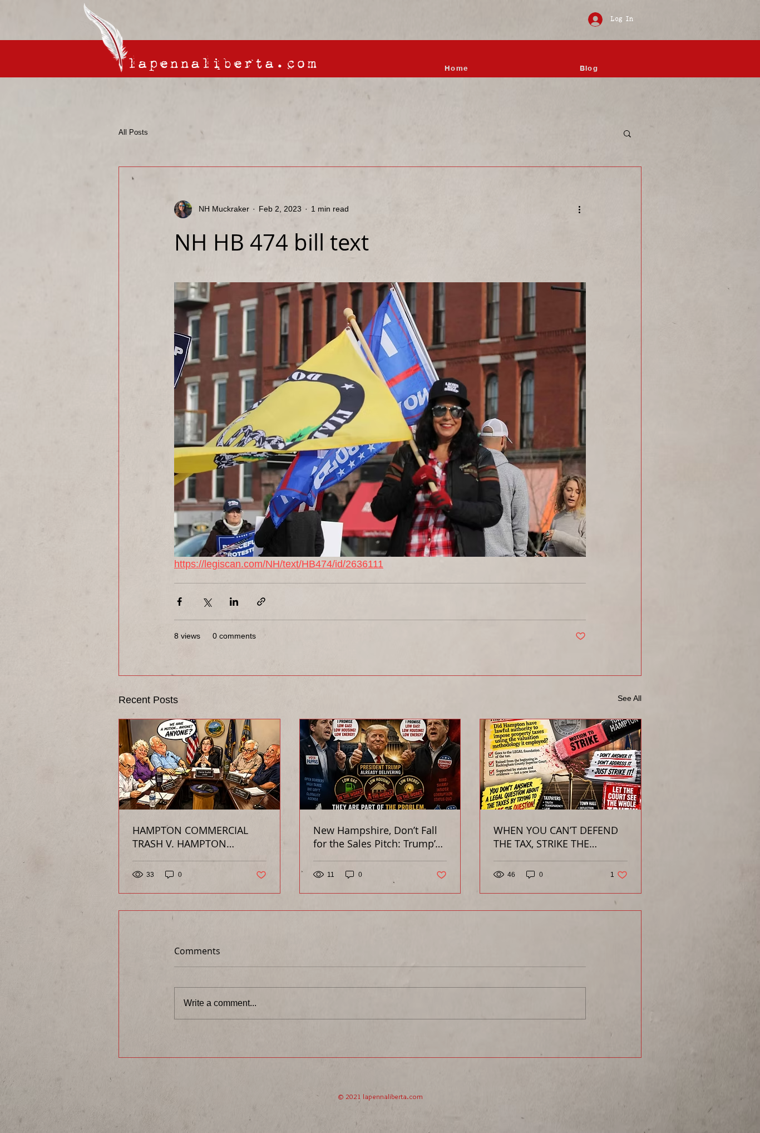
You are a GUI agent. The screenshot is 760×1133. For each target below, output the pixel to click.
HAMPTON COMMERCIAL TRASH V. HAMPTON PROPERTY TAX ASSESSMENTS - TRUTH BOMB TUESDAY (190, 836)
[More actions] (579, 209)
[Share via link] (261, 601)
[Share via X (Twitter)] (206, 601)
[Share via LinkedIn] (234, 601)
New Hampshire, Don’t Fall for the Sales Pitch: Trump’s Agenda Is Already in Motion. (376, 836)
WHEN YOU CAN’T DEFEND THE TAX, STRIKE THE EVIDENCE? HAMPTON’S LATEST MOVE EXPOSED (555, 836)
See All (629, 698)
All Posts (133, 132)
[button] (627, 133)
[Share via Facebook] (179, 601)
